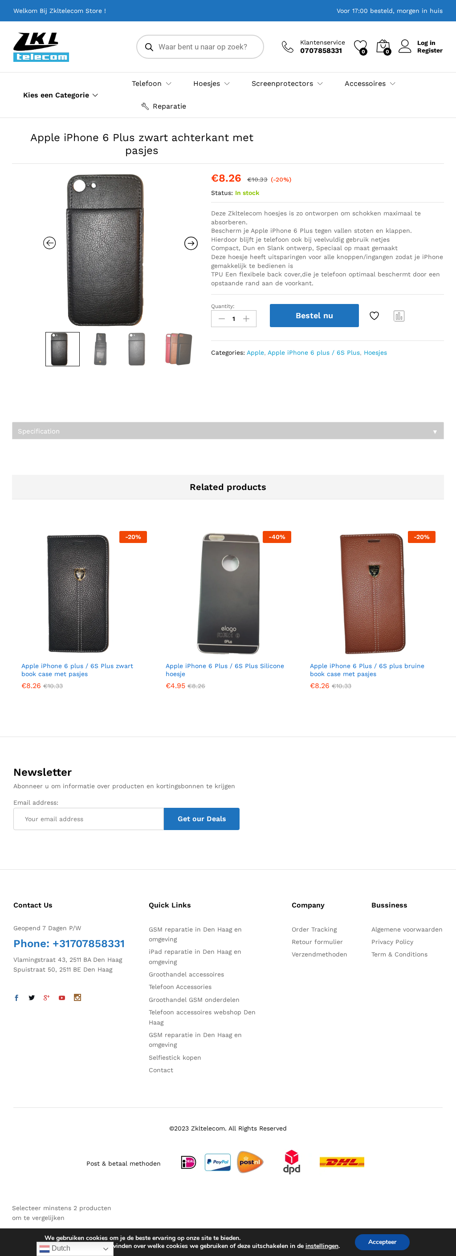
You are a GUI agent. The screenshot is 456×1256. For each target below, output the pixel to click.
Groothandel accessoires (186, 974)
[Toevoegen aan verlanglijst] (375, 315)
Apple (255, 352)
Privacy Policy (392, 941)
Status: (222, 192)
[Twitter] (31, 998)
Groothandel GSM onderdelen (194, 999)
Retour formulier (317, 941)
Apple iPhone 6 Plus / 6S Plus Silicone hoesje (225, 669)
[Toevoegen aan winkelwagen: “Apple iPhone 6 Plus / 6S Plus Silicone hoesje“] (206, 651)
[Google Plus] (46, 998)
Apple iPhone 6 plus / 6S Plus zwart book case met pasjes (77, 669)
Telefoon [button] (147, 83)
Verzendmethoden (319, 954)
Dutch (60, 1248)
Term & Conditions (399, 954)
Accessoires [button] (365, 83)
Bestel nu (314, 315)
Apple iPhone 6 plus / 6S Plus (314, 352)
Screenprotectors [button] (282, 83)
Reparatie (169, 106)
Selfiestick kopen (175, 1057)
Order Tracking (314, 929)
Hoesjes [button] (206, 83)
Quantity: (223, 306)
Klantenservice (322, 42)
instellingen (321, 1246)
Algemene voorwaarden (407, 929)
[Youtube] (61, 998)
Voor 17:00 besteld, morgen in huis (390, 10)
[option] (120, 250)
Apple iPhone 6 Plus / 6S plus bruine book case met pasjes (367, 669)
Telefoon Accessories (180, 986)
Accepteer (382, 1242)
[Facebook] (16, 998)
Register (430, 50)
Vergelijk (399, 315)
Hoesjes (375, 352)
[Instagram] (77, 998)
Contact (161, 1070)
